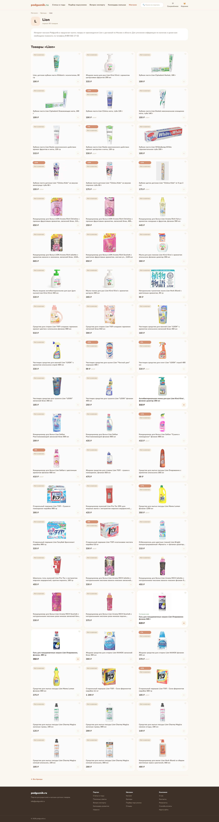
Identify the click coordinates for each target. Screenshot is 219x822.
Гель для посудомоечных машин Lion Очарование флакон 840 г (161, 618)
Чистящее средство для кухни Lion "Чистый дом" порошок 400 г (108, 363)
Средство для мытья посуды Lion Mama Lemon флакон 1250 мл (159, 507)
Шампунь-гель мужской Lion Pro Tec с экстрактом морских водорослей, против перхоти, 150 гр (55, 579)
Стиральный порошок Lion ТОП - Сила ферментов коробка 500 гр (161, 690)
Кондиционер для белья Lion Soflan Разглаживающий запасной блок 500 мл (51, 435)
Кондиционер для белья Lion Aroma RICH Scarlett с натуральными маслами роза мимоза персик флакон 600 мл (109, 615)
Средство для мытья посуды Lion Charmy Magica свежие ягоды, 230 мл (160, 725)
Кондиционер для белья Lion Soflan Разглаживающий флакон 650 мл (102, 435)
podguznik (40, 5)
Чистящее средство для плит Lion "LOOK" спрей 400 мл (162, 363)
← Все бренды (36, 779)
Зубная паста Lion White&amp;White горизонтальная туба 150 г (155, 148)
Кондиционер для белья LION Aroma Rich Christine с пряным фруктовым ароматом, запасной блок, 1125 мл (56, 220)
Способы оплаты (165, 806)
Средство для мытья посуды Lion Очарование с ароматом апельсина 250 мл (160, 471)
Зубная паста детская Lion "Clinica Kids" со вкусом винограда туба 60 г (55, 184)
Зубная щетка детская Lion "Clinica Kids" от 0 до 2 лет (161, 184)
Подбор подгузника (77, 5)
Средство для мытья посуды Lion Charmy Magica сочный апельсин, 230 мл (54, 761)
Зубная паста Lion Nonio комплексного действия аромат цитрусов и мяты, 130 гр (107, 148)
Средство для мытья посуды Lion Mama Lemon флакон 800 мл (53, 690)
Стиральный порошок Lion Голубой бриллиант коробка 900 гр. (54, 543)
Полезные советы (99, 799)
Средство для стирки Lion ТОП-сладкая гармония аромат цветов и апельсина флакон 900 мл (55, 328)
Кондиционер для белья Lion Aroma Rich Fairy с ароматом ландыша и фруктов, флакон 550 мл (160, 220)
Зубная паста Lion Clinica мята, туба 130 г (104, 111)
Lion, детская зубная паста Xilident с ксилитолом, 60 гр (56, 76)
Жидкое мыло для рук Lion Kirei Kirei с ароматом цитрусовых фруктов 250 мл (108, 76)
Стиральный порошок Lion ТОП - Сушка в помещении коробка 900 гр (51, 507)
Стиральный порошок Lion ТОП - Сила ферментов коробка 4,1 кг (108, 690)
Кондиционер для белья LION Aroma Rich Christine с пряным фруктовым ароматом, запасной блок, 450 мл (109, 220)
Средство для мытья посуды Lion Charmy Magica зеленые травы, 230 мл (54, 725)
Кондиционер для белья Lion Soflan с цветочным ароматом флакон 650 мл (55, 471)
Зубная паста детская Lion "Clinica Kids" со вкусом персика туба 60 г (108, 184)
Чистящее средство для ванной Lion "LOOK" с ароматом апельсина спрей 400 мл (53, 363)
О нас (161, 796)
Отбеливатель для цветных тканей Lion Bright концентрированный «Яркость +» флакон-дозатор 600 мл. (161, 543)
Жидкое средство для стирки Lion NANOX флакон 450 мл (161, 654)
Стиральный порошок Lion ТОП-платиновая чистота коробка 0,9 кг (109, 543)
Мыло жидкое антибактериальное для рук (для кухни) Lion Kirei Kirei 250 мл (54, 292)
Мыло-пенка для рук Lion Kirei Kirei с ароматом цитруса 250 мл (107, 292)
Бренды (43, 13)
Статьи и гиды (58, 5)
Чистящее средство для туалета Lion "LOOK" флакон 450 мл (109, 399)
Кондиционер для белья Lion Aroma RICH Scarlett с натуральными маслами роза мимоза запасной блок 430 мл (56, 615)
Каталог (129, 796)
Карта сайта (163, 810)
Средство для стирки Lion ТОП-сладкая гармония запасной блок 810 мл (108, 328)
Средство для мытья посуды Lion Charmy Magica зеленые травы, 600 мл (107, 725)
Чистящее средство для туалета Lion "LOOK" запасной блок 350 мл (53, 399)
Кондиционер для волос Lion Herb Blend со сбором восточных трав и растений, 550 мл (161, 761)
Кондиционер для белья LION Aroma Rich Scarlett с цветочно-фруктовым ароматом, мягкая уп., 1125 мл (109, 256)
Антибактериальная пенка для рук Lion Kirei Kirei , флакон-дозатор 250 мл (162, 399)
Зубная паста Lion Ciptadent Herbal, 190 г (157, 75)
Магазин (133, 5)
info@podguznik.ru (38, 801)
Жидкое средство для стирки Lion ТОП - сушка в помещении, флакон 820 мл (107, 471)
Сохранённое (172, 4)
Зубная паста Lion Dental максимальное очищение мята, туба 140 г (161, 112)
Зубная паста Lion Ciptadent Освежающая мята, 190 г (56, 112)
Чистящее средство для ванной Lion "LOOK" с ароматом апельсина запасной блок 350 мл (159, 328)
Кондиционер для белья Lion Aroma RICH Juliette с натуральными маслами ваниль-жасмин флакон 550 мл (162, 579)
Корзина (184, 4)
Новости (96, 810)
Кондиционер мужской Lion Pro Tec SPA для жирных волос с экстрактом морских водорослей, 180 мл (108, 507)
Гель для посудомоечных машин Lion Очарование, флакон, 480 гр (55, 654)
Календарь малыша (117, 5)
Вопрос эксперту (97, 5)
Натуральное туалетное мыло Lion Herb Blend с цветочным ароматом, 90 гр (160, 292)
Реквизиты (163, 803)
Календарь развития (101, 806)
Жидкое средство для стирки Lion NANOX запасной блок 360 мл (109, 654)
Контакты (162, 799)
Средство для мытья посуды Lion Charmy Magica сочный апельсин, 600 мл (107, 761)
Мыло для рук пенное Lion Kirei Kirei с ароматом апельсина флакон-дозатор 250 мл (160, 256)
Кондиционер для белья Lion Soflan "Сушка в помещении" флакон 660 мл (159, 435)
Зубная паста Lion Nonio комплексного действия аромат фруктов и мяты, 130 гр (54, 148)
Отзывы (129, 806)
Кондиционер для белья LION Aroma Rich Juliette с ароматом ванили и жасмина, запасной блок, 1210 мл (55, 256)
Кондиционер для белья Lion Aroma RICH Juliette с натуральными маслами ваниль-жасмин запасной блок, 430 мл (108, 579)
